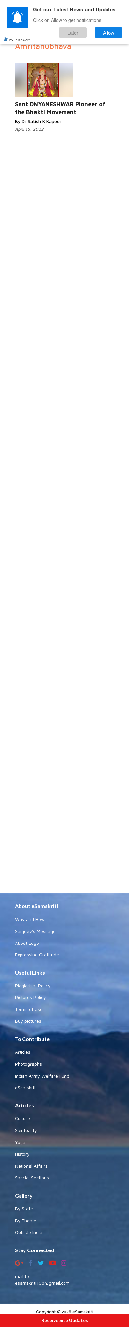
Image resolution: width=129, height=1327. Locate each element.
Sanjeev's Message (35, 931)
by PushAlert (19, 39)
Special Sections (32, 1177)
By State (24, 1208)
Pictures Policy (30, 997)
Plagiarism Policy (33, 985)
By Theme (25, 1220)
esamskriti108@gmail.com (42, 1283)
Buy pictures (28, 1021)
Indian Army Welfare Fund (42, 1076)
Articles (22, 1052)
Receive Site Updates (64, 1320)
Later (72, 32)
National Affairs (31, 1166)
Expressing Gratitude (37, 954)
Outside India (28, 1232)
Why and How (30, 919)
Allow (108, 32)
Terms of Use (29, 1009)
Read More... (84, 74)
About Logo (27, 943)
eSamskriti (26, 1087)
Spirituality (26, 1130)
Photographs (28, 1064)
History (22, 1154)
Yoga (20, 1142)
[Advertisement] (64, 638)
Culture (22, 1118)
